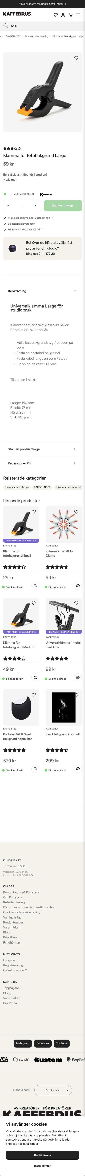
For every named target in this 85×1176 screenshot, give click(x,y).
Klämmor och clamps (17, 487)
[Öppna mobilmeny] (78, 15)
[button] (76, 58)
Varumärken (11, 927)
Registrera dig (13, 965)
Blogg (7, 932)
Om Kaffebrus (13, 897)
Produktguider (13, 922)
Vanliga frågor (13, 917)
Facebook (43, 1043)
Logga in (9, 960)
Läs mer (11, 179)
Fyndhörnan (11, 942)
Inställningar (42, 1165)
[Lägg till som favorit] (55, 15)
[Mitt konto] (63, 15)
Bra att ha (10, 1003)
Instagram (22, 1043)
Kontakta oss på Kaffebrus (21, 892)
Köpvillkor (10, 937)
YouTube (61, 1043)
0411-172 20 (47, 254)
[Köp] (35, 586)
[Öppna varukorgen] (70, 15)
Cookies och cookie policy (21, 912)
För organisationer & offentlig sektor (28, 907)
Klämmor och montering (36, 36)
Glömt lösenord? (15, 970)
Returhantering (14, 902)
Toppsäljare (11, 988)
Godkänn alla (42, 1155)
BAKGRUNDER (13, 36)
